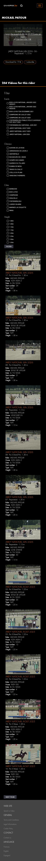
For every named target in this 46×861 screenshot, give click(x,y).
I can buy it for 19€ (23, 39)
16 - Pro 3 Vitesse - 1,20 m (15, 724)
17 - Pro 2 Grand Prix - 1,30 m (17, 275)
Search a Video (9, 811)
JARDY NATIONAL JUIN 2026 (19, 272)
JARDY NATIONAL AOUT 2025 (20, 586)
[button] (8, 246)
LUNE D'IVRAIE (16, 550)
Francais (6, 847)
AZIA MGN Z (16, 281)
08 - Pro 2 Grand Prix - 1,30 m (17, 365)
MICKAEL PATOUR (17, 278)
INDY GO (15, 684)
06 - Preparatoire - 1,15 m (15, 410)
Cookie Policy (8, 828)
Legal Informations (10, 824)
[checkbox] (24, 103)
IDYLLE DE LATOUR (18, 325)
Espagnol (7, 855)
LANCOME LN (16, 415)
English (6, 851)
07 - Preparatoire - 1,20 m (15, 500)
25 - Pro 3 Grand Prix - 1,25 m (17, 589)
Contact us (7, 838)
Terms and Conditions (11, 820)
